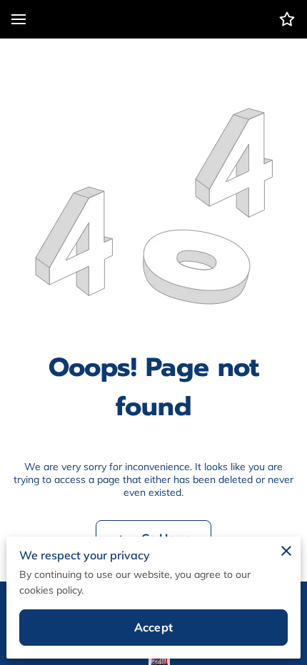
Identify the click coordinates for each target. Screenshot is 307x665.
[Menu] (18, 19)
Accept (153, 627)
